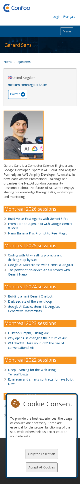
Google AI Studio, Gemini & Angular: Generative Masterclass (34, 308)
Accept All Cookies (41, 467)
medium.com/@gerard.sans (28, 85)
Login (56, 16)
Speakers (24, 62)
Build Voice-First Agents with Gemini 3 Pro (38, 218)
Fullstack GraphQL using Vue (28, 333)
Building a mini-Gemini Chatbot (30, 296)
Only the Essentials (41, 454)
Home (8, 62)
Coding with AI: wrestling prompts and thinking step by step (35, 257)
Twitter (15, 94)
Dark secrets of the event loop (30, 301)
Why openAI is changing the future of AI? (37, 338)
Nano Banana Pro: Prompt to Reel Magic (37, 233)
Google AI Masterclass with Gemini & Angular (40, 265)
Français (69, 16)
